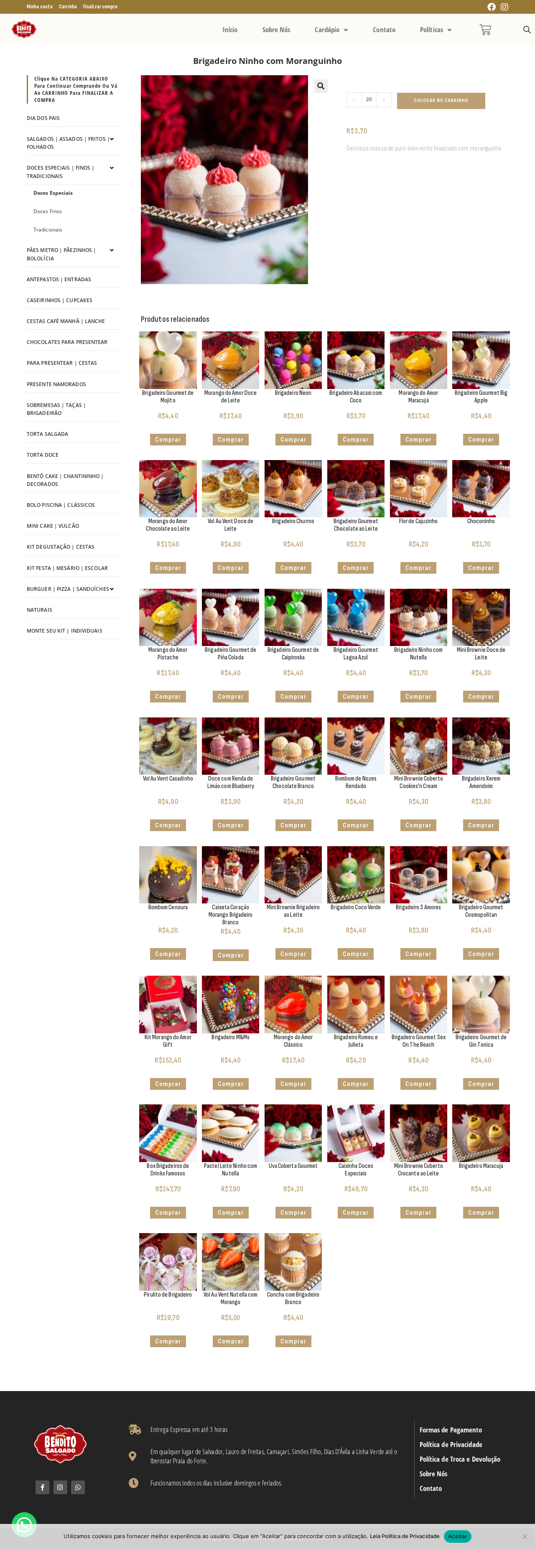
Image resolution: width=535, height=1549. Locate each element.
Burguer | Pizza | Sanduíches (68, 589)
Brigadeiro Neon (293, 393)
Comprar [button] (168, 439)
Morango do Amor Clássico (293, 1041)
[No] (524, 1536)
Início (230, 29)
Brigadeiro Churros (293, 521)
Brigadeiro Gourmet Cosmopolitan (481, 911)
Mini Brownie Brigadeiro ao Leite (293, 911)
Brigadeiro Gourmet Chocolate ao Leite (356, 525)
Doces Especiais (53, 192)
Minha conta (40, 6)
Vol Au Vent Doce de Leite (230, 525)
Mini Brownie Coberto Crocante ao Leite (418, 1170)
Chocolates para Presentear (67, 342)
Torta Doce (43, 454)
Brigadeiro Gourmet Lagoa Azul (356, 653)
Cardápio (327, 29)
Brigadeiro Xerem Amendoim (481, 782)
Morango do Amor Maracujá (418, 396)
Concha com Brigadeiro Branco (293, 1298)
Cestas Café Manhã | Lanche (66, 321)
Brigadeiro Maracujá (481, 1166)
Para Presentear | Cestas (62, 362)
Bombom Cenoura (168, 907)
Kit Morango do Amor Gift (168, 1041)
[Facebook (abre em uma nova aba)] (491, 7)
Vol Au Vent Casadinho (168, 779)
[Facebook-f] (42, 1487)
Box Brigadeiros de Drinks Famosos (168, 1170)
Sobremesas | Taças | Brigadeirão (56, 409)
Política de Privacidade (451, 1444)
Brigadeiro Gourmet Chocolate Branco (293, 782)
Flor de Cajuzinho (418, 521)
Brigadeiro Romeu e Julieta (356, 1041)
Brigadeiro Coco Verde (356, 907)
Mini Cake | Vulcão (53, 525)
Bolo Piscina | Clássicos (61, 505)
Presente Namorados (56, 384)
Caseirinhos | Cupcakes (59, 300)
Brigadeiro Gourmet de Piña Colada (230, 653)
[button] (321, 86)
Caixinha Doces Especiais (356, 1170)
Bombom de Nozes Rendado (356, 782)
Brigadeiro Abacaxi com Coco (355, 396)
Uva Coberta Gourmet (293, 1166)
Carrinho (68, 6)
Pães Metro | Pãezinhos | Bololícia (61, 254)
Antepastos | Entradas (59, 279)
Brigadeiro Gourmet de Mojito (168, 396)
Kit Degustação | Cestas (60, 546)
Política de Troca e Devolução (460, 1459)
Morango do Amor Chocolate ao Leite (168, 525)
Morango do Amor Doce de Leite (230, 396)
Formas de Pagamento (451, 1430)
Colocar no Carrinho (441, 100)
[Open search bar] (527, 30)
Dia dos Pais (43, 118)
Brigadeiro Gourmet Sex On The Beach (419, 1041)
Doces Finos (47, 211)
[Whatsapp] (78, 1487)
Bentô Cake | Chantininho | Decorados (65, 480)
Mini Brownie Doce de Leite (481, 653)
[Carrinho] (485, 30)
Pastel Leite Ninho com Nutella (230, 1170)
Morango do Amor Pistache (168, 653)
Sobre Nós (276, 29)
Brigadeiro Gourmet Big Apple (481, 396)
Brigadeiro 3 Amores (418, 907)
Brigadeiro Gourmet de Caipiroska (293, 653)
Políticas (431, 29)
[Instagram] (60, 1487)
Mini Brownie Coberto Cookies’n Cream (418, 782)
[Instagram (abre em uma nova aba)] (503, 7)
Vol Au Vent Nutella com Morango (230, 1298)
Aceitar (457, 1536)
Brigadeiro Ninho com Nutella (418, 653)
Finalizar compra (100, 6)
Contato (384, 29)
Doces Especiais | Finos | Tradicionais (61, 171)
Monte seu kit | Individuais (64, 630)
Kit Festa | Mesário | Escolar (67, 568)
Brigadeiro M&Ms (230, 1037)
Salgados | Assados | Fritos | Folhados (68, 142)
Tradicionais (47, 229)
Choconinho (481, 521)
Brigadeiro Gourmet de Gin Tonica (481, 1041)
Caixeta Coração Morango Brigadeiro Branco (231, 914)
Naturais (39, 609)
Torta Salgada (47, 433)
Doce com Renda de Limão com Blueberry (230, 782)
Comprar (293, 439)
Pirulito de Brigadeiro (168, 1295)
